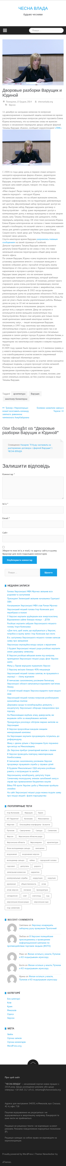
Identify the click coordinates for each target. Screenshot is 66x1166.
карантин (35, 872)
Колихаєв (28, 818)
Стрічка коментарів (16, 1042)
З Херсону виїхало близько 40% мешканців (28, 669)
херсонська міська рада (18, 902)
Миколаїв (11, 1010)
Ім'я (5, 503)
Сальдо (39, 830)
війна (32, 860)
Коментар (8, 474)
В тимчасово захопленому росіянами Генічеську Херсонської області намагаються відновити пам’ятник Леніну (33, 683)
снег (25, 896)
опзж (43, 884)
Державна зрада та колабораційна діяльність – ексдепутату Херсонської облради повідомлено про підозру (33, 708)
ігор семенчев (13, 908)
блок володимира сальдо (18, 848)
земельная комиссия (16, 872)
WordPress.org (14, 1045)
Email (6, 518)
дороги (37, 866)
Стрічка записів (14, 1038)
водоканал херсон (30, 854)
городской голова (48, 860)
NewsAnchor (49, 1154)
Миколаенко (43, 818)
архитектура (19, 393)
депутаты (24, 866)
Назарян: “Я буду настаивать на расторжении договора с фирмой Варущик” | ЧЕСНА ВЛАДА (30, 448)
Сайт (5, 532)
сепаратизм (12, 896)
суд (47, 896)
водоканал (12, 854)
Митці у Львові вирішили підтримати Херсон (28, 665)
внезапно (40, 848)
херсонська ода (41, 902)
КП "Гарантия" (13, 818)
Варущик (35, 393)
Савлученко (25, 830)
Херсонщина (36, 842)
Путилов (10, 830)
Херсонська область (16, 842)
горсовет (11, 866)
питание (27, 890)
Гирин (40, 812)
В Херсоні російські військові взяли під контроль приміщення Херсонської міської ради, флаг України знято (32, 658)
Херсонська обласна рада (30, 836)
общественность (28, 884)
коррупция (37, 878)
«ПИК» (58, 127)
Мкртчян (10, 824)
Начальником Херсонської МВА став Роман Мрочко (32, 605)
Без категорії (13, 998)
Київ (9, 1002)
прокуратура (42, 890)
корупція (52, 878)
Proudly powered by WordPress (17, 1154)
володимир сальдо (15, 860)
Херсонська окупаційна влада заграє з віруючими (31, 644)
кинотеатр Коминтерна (16, 398)
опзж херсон (12, 890)
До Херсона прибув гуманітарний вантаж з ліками (31, 750)
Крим (9, 1006)
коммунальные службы (17, 878)
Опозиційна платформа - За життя (35, 824)
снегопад (36, 896)
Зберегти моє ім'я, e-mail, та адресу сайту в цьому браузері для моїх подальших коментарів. (29, 552)
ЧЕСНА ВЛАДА (33, 8)
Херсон (12, 105)
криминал (11, 884)
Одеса (10, 1014)
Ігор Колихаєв (13, 812)
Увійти (10, 1034)
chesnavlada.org (45, 101)
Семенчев (52, 830)
